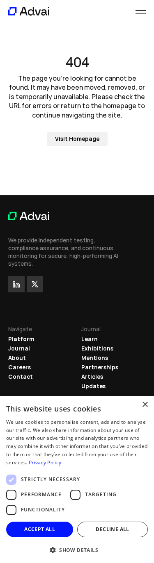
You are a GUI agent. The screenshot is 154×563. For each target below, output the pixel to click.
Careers (19, 367)
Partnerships (99, 367)
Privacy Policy (45, 462)
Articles (92, 376)
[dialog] (77, 479)
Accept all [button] (39, 529)
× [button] (145, 405)
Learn (89, 339)
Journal (19, 348)
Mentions (94, 358)
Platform (21, 339)
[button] (77, 550)
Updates (93, 386)
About (17, 358)
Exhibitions (97, 348)
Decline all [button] (112, 529)
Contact (20, 376)
